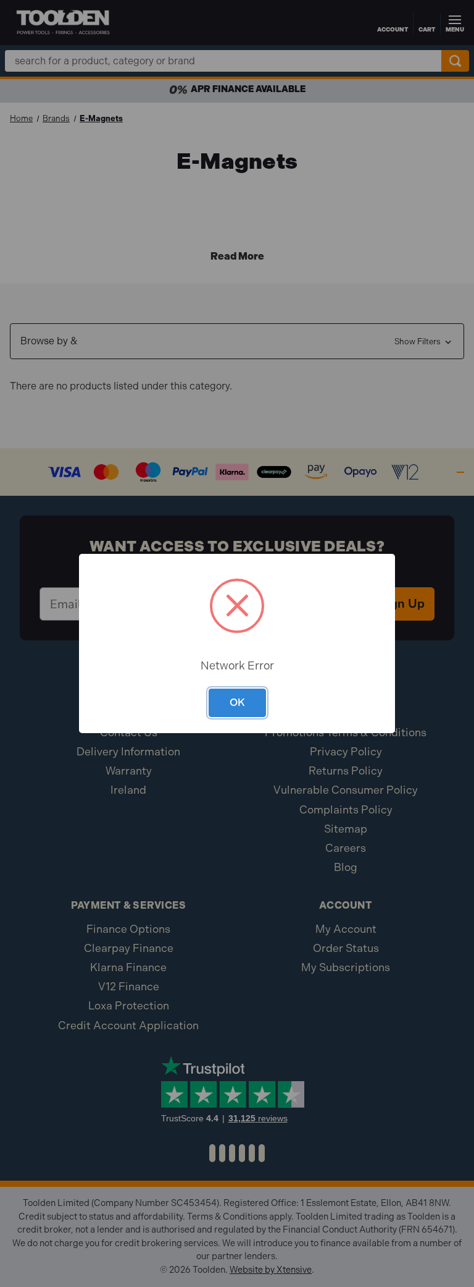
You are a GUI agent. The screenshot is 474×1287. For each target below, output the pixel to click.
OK (237, 702)
